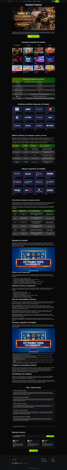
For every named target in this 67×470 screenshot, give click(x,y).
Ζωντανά (27, 45)
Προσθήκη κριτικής (50, 436)
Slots (49, 45)
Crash (38, 45)
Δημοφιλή (16, 45)
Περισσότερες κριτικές (33, 450)
